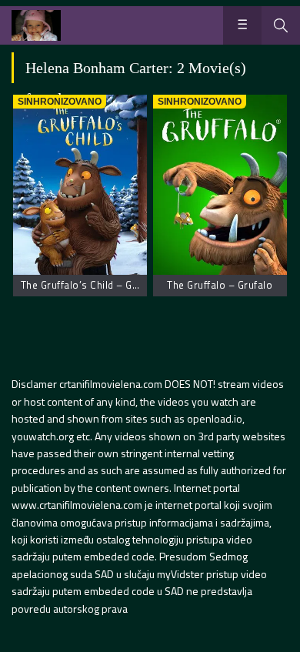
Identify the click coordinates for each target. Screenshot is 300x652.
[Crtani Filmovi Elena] (36, 25)
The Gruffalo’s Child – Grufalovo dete (108, 285)
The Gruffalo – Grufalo (219, 285)
